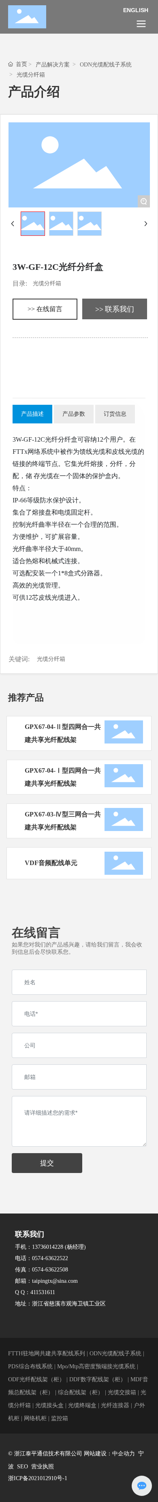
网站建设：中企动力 (109, 1454)
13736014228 (47, 1247)
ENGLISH (135, 10)
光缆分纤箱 (31, 75)
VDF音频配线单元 (51, 862)
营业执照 (42, 1467)
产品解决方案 (53, 65)
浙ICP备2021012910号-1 (37, 1478)
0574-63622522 (50, 1258)
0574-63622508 (50, 1270)
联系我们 (29, 1234)
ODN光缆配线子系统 (106, 65)
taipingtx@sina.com (55, 1281)
